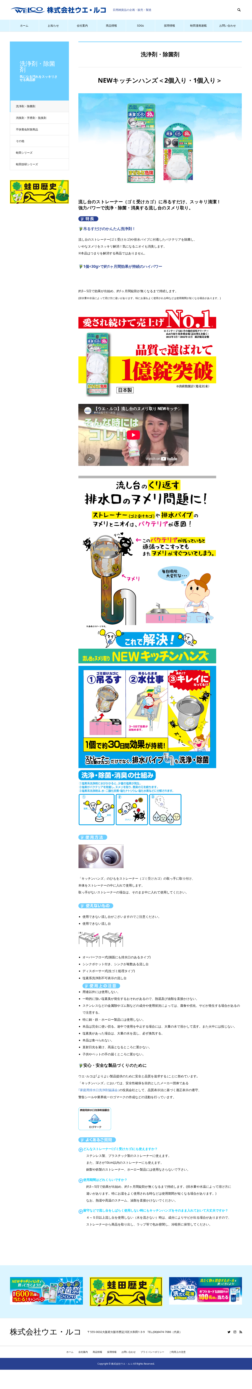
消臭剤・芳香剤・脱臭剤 (31, 118)
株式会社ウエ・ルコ (46, 1332)
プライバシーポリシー (152, 1352)
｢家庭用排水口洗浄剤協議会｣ (98, 1090)
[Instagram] (234, 1332)
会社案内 (82, 25)
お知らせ (53, 25)
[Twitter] (229, 1332)
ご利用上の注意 (177, 1352)
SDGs (140, 25)
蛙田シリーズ (24, 152)
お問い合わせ (227, 25)
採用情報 (169, 25)
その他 (20, 141)
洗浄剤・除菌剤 (25, 106)
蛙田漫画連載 (198, 25)
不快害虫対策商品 (27, 129)
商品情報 (111, 25)
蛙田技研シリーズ (27, 164)
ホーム (24, 25)
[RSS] (240, 1332)
